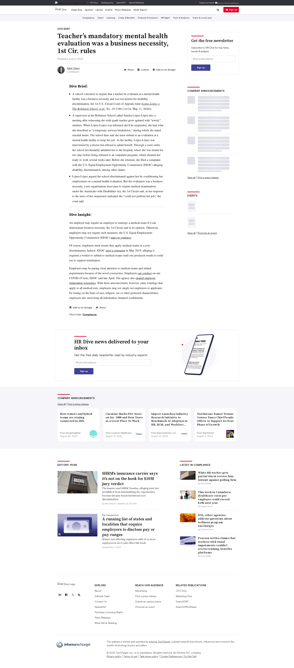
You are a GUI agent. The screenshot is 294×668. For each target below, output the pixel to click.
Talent (100, 17)
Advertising (141, 590)
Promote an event (207, 233)
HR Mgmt (165, 17)
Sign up (233, 9)
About (98, 590)
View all (191, 177)
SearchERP (121, 3)
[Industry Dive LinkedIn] (60, 595)
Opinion (89, 9)
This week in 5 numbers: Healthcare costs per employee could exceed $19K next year (214, 497)
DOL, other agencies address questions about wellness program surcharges (215, 520)
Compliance (88, 17)
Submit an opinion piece (148, 601)
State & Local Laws (202, 17)
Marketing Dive (107, 3)
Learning (111, 17)
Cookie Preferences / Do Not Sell (178, 656)
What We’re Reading (106, 622)
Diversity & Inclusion (148, 17)
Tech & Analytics (181, 17)
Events (109, 9)
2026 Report (140, 9)
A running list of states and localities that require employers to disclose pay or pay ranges (128, 526)
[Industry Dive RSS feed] (79, 595)
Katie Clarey (73, 68)
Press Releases (123, 9)
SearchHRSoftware (136, 3)
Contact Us (101, 601)
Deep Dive (76, 9)
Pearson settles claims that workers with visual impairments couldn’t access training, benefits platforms (217, 545)
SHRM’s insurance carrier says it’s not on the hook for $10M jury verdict (130, 478)
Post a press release (208, 177)
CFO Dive (94, 3)
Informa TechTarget (159, 641)
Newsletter (100, 606)
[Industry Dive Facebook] (66, 595)
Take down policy (148, 656)
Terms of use (130, 656)
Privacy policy (114, 656)
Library (99, 9)
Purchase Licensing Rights (109, 612)
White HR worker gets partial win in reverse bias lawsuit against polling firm (217, 476)
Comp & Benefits (126, 17)
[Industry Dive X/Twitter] (73, 595)
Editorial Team (102, 596)
